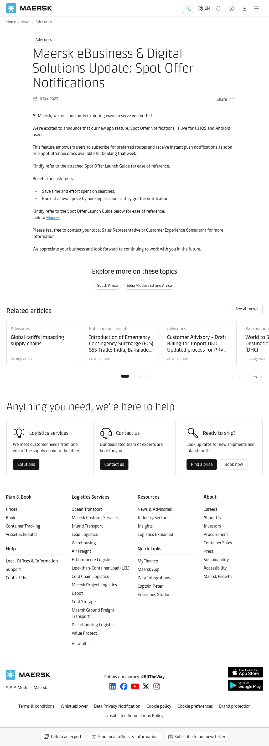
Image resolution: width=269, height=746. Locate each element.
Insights (145, 526)
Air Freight (81, 551)
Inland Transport (87, 526)
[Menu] (256, 8)
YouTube (135, 686)
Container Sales (218, 542)
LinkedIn (112, 686)
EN (207, 8)
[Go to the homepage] (28, 678)
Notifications (218, 5)
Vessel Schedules (21, 534)
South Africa (107, 285)
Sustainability (216, 559)
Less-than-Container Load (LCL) (101, 568)
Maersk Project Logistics (94, 584)
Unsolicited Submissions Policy (134, 715)
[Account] (244, 8)
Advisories (43, 22)
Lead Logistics (85, 534)
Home (11, 22)
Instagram (156, 686)
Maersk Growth (218, 576)
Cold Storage (84, 601)
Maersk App (148, 569)
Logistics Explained (155, 534)
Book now (234, 464)
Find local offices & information (128, 736)
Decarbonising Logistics (93, 624)
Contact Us (16, 577)
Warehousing (84, 542)
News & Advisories (155, 509)
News (25, 22)
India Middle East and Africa (149, 285)
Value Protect (84, 633)
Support (232, 8)
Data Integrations (154, 577)
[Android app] (245, 685)
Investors (212, 526)
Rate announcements (108, 328)
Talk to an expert (65, 736)
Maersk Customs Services (95, 517)
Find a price (202, 464)
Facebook (124, 686)
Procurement (216, 534)
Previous (239, 376)
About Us (212, 517)
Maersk (53, 217)
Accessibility (215, 568)
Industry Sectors (153, 517)
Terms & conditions (36, 706)
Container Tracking (23, 526)
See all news (246, 308)
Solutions (26, 464)
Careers (210, 509)
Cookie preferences (195, 706)
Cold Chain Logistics (90, 576)
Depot (77, 593)
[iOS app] (245, 672)
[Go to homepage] (29, 8)
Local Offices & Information (32, 561)
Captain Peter (150, 586)
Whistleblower (74, 706)
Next (255, 376)
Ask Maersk (188, 8)
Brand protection (235, 706)
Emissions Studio (153, 594)
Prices (11, 509)
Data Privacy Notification (117, 706)
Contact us (114, 464)
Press (209, 551)
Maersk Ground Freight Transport (93, 613)
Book (10, 517)
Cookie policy (159, 706)
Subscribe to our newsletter (199, 736)
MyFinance (148, 561)
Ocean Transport (87, 509)
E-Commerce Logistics (92, 559)
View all (79, 643)
